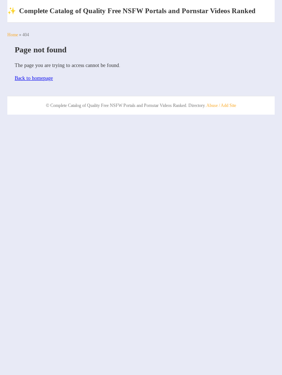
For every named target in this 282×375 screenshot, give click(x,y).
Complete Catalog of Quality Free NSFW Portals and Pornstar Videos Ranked (131, 11)
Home (12, 34)
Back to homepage (34, 78)
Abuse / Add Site (221, 105)
